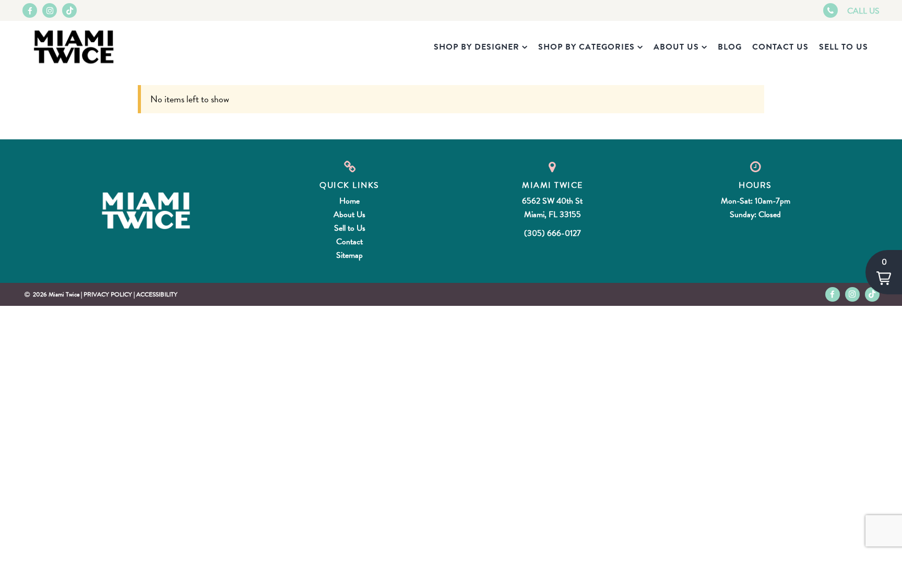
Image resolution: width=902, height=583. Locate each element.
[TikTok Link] (69, 10)
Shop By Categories (586, 47)
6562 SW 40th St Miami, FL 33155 (552, 208)
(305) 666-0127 (552, 233)
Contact (349, 241)
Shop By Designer (476, 47)
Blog (730, 47)
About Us (676, 47)
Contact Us (780, 47)
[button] (883, 272)
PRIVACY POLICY (108, 294)
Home (349, 201)
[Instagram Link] (49, 10)
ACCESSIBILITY (156, 294)
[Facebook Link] (29, 10)
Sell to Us (843, 47)
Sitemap (349, 255)
